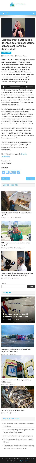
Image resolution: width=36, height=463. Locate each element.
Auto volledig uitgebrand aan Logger (12, 410)
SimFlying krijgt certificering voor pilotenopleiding (18, 436)
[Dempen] (27, 87)
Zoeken (3, 283)
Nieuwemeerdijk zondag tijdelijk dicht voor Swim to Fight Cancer (19, 425)
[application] (18, 87)
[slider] (31, 86)
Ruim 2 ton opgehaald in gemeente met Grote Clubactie (7, 179)
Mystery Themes (24, 461)
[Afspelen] (4, 87)
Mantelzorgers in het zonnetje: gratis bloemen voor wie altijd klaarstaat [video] (31, 179)
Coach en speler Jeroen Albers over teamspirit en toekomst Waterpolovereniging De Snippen (17, 274)
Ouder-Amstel (6, 52)
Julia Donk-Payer (16, 217)
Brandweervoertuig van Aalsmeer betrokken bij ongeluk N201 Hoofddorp (16, 350)
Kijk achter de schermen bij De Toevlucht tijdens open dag (16, 214)
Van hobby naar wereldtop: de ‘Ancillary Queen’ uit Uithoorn (19, 441)
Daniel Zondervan (21, 56)
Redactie (16, 278)
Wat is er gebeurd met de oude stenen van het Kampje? (15, 244)
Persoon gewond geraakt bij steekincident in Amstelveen (15, 315)
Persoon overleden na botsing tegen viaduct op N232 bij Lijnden (16, 381)
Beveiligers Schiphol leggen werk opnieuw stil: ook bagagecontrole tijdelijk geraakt (19, 431)
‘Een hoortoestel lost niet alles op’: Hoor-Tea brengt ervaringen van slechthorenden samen (19, 447)
